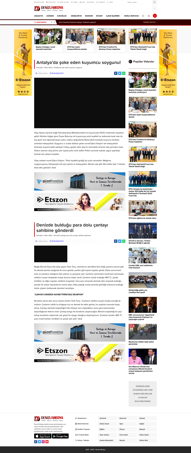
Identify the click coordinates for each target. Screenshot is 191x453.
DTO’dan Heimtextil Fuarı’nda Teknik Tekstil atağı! (142, 48)
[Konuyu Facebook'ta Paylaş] (115, 73)
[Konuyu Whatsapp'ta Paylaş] (123, 73)
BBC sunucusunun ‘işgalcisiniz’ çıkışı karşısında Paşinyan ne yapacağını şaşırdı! (142, 317)
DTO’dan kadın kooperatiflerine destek (77, 48)
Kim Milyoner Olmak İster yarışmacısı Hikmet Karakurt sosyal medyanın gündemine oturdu (141, 370)
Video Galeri (48, 68)
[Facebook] (35, 441)
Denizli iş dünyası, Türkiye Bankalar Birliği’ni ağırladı (139, 242)
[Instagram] (43, 441)
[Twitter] (39, 441)
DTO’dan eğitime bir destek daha (142, 218)
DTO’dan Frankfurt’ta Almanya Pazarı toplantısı (109, 48)
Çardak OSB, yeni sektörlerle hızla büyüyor (141, 266)
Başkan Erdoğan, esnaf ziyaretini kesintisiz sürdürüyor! (45, 49)
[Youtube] (47, 441)
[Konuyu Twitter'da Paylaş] (119, 73)
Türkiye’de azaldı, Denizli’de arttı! (71, 22)
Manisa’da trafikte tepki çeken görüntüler (141, 343)
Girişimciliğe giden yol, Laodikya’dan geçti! (138, 291)
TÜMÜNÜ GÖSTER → (150, 22)
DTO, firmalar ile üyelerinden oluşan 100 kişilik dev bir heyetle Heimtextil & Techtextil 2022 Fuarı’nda (142, 192)
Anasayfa (39, 68)
